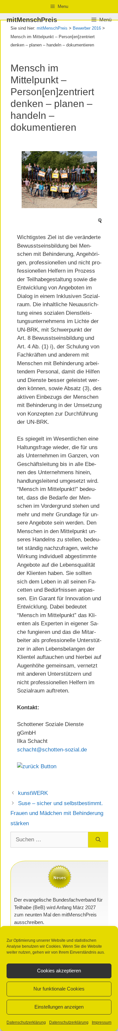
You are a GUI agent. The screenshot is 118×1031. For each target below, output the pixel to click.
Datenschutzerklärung (26, 1022)
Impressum (101, 1022)
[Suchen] (98, 840)
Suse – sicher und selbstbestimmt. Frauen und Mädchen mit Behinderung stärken (56, 813)
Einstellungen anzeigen (59, 1007)
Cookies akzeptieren (59, 970)
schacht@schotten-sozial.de (52, 749)
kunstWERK (33, 793)
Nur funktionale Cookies (59, 988)
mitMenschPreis (32, 19)
